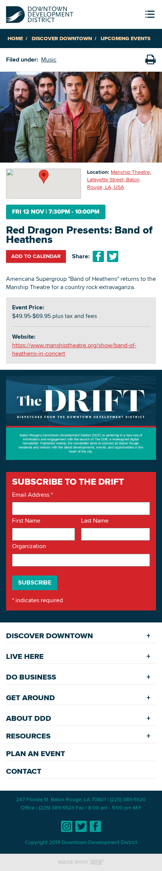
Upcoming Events (125, 38)
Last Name (95, 521)
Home (15, 38)
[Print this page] (150, 59)
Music (49, 59)
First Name (26, 521)
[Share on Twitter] (112, 256)
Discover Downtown (62, 38)
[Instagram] (67, 826)
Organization (29, 546)
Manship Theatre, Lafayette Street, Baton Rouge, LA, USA (119, 179)
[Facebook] (95, 826)
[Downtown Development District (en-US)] (39, 13)
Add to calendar (36, 256)
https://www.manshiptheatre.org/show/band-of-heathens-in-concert (74, 349)
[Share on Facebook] (98, 256)
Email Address (32, 495)
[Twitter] (81, 826)
